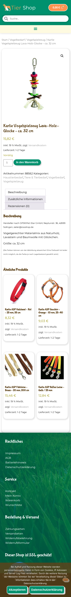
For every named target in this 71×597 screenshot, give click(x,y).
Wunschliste (13, 505)
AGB (8, 457)
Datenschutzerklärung (20, 467)
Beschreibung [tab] (17, 192)
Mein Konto (13, 495)
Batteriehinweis (15, 462)
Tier (16, 7)
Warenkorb (12, 500)
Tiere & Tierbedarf (35, 177)
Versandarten (14, 533)
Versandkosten (37, 145)
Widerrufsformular (17, 542)
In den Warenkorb (27, 162)
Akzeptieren (17, 589)
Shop (29, 8)
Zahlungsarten (15, 529)
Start (5, 39)
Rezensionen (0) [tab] (18, 206)
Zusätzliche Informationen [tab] (25, 199)
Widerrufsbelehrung (18, 538)
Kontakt (10, 491)
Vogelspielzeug (36, 39)
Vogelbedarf (17, 39)
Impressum (13, 453)
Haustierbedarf (13, 177)
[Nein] (66, 579)
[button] (35, 28)
